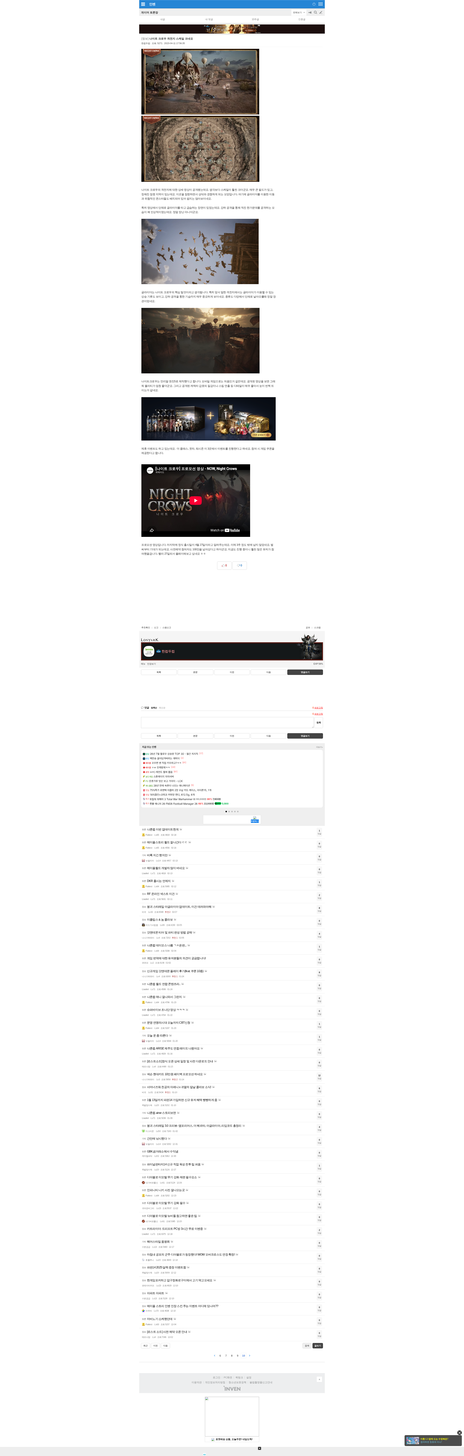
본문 (195, 672)
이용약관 (197, 1382)
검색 (307, 1345)
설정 (248, 1377)
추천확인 (145, 627)
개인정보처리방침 (215, 1382)
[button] (226, 811)
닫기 (459, 1432)
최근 (145, 1345)
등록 (318, 722)
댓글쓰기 (305, 672)
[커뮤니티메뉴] (143, 4)
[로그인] (314, 4)
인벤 (152, 4)
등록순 (154, 708)
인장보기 (151, 664)
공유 (308, 627)
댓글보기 (305, 736)
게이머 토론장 (149, 12)
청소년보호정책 (237, 1382)
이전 (232, 672)
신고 (156, 627)
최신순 (162, 708)
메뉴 (143, 664)
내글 (162, 19)
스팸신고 (166, 627)
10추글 (255, 19)
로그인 (216, 1377)
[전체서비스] (320, 4)
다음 (268, 672)
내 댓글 (209, 19)
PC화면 (228, 1377)
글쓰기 (321, 12)
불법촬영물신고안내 (261, 1382)
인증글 (301, 19)
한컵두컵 (145, 43)
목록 (159, 672)
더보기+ (319, 747)
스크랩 (317, 627)
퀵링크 (239, 1377)
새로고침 (318, 708)
